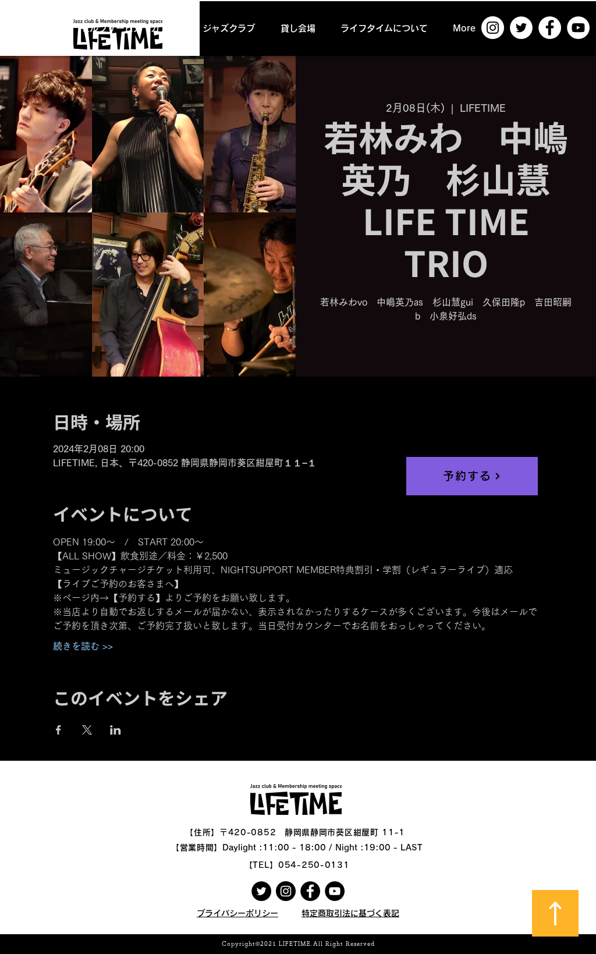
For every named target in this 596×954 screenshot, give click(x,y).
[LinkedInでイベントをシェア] (115, 730)
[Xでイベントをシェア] (87, 730)
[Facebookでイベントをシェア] (58, 730)
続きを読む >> (83, 646)
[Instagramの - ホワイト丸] (492, 27)
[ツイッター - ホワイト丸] (521, 27)
